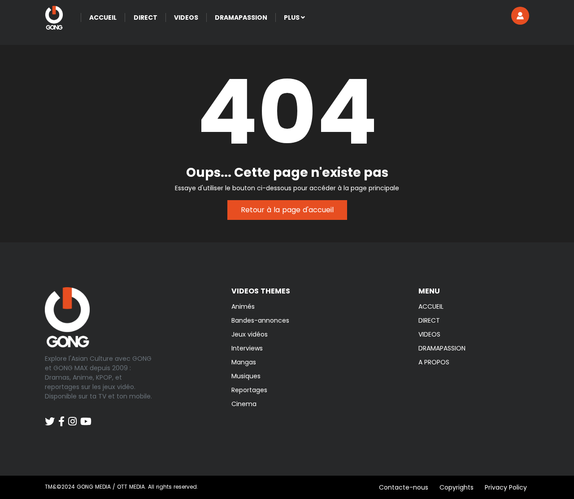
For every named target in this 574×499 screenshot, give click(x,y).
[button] (520, 16)
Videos (186, 17)
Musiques (246, 376)
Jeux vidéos (249, 334)
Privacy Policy (506, 487)
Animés (243, 306)
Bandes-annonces (260, 320)
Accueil (103, 17)
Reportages (249, 389)
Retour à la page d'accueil (287, 210)
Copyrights (456, 487)
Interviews (247, 348)
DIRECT (429, 320)
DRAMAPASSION (441, 348)
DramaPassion (241, 17)
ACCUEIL (431, 306)
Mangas (243, 362)
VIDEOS (429, 334)
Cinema (244, 403)
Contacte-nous (403, 487)
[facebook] (61, 416)
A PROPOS (433, 362)
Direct (145, 17)
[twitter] (50, 416)
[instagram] (72, 416)
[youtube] (85, 416)
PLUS (292, 17)
